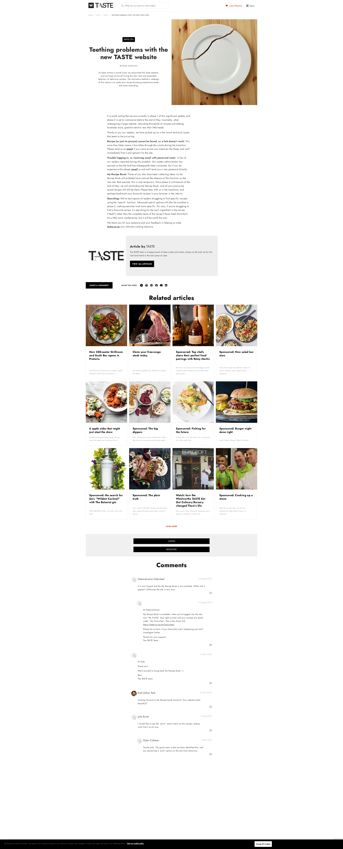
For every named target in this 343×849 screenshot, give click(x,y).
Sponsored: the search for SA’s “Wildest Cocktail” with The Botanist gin (106, 498)
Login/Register (235, 6)
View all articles (142, 264)
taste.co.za (113, 226)
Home (90, 15)
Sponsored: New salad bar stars (236, 353)
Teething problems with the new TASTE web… (130, 15)
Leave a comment (99, 285)
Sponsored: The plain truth (146, 497)
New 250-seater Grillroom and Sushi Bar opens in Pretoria (106, 355)
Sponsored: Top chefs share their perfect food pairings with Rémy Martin (193, 355)
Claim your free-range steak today (147, 353)
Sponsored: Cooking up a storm (236, 497)
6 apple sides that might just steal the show (104, 430)
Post (98, 15)
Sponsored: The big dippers (145, 430)
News (105, 15)
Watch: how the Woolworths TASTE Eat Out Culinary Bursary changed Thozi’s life (190, 500)
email (129, 149)
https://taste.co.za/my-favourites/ (158, 624)
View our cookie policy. (135, 843)
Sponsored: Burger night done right (235, 430)
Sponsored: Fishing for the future (191, 430)
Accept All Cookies (263, 844)
